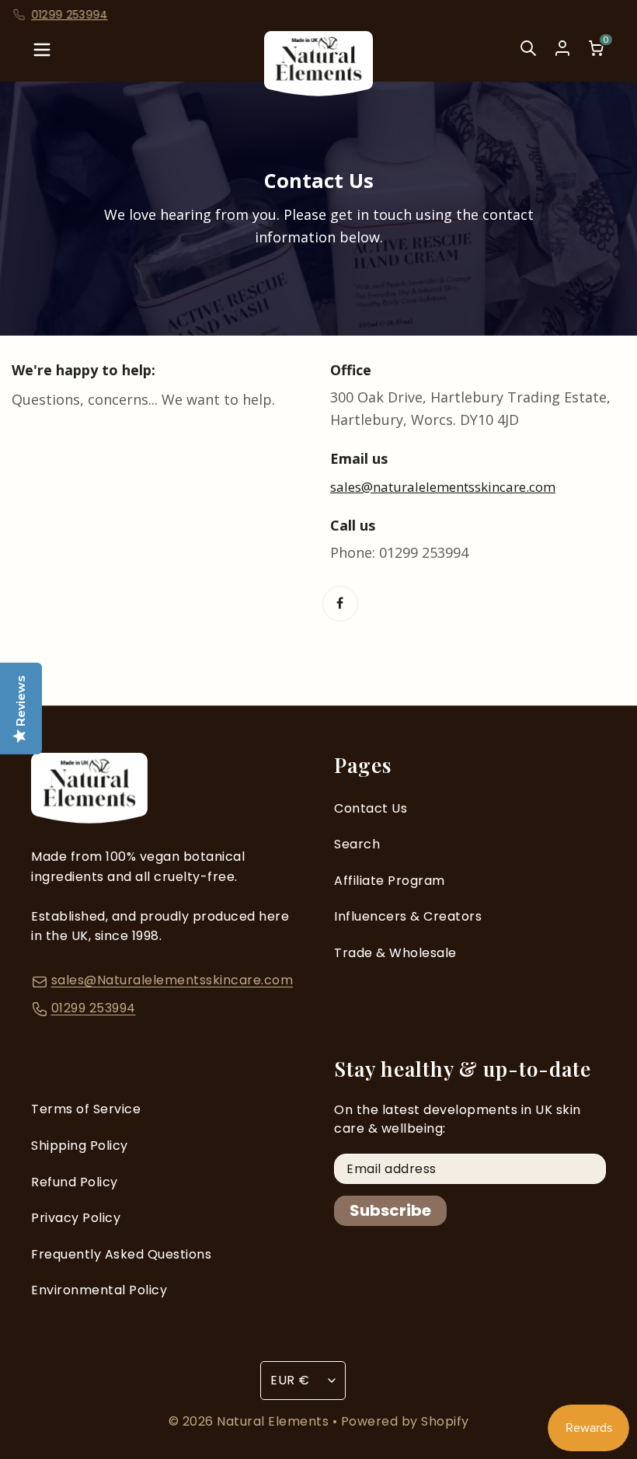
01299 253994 (93, 1008)
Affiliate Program (389, 881)
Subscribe (390, 1210)
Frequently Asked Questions (121, 1254)
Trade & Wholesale (395, 953)
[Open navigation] (42, 54)
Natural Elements (274, 1421)
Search (357, 844)
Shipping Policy (79, 1145)
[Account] (562, 48)
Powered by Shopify (405, 1421)
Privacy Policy (75, 1218)
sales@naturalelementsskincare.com (442, 487)
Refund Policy (74, 1182)
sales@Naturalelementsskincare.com (172, 980)
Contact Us (370, 808)
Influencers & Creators (408, 916)
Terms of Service (86, 1109)
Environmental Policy (99, 1290)
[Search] (528, 54)
